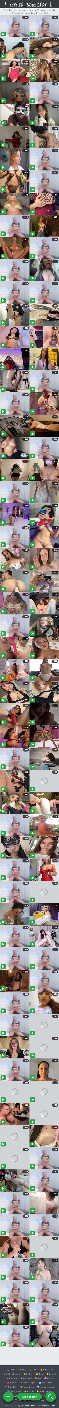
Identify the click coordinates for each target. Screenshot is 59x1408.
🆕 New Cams (45, 1382)
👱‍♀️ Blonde (51, 1374)
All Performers (43, 1406)
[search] (50, 1396)
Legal (53, 1406)
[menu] (8, 1396)
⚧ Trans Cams (27, 1387)
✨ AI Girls (29, 1391)
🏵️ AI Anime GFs (44, 1391)
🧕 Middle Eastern (12, 1374)
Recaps (33, 1406)
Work (27, 1406)
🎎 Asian (10, 1369)
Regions (20, 1406)
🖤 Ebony (21, 1369)
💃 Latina (33, 1369)
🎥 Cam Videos (45, 1395)
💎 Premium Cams (45, 1387)
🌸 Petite (48, 1378)
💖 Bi (33, 1382)
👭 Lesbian (23, 1382)
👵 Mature (28, 1374)
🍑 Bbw (37, 1378)
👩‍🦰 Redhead (26, 1378)
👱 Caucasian (46, 1369)
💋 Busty (11, 1382)
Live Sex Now (30, 1396)
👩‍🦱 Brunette (12, 1378)
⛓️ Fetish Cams (14, 1391)
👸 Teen (40, 1374)
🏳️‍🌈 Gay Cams (11, 1387)
